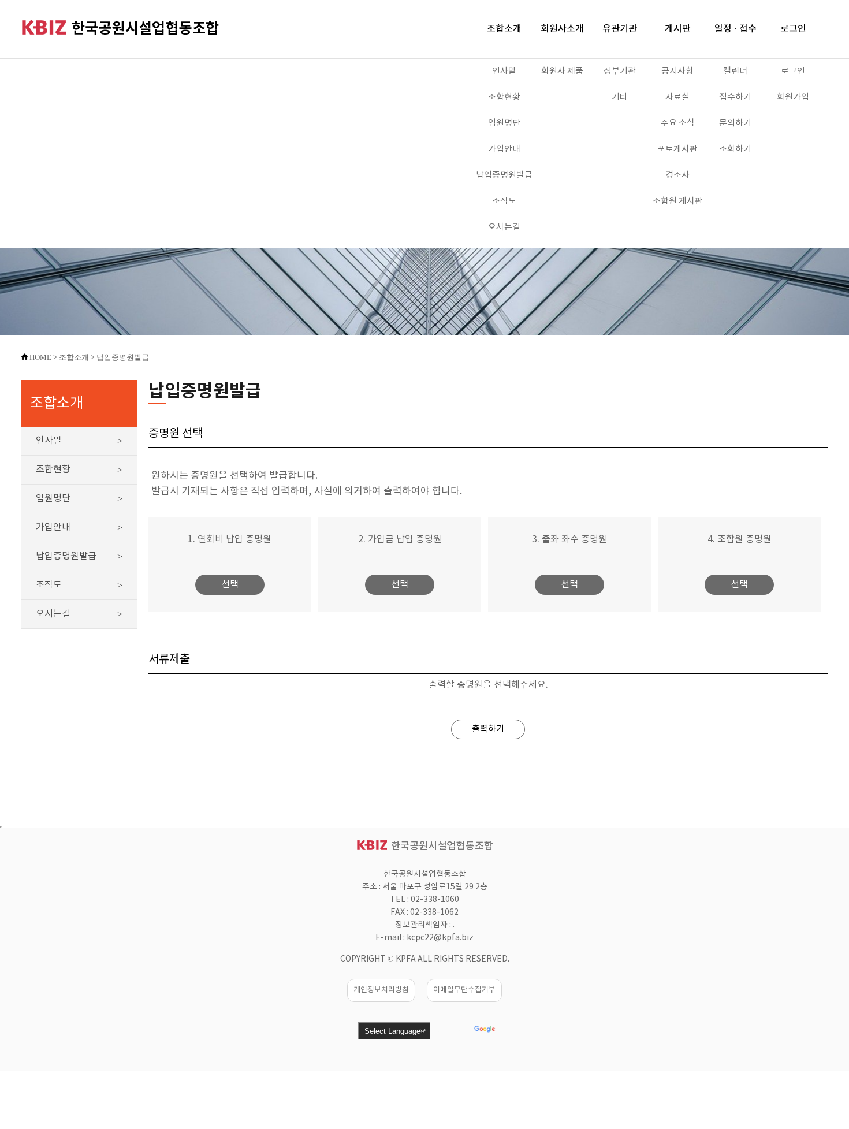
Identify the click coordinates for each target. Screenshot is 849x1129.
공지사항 (677, 71)
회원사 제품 (562, 71)
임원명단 (504, 123)
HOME (40, 357)
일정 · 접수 (735, 29)
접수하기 (735, 97)
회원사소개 (562, 29)
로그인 (793, 29)
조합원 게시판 (678, 201)
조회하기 (735, 149)
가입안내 (504, 149)
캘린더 (735, 71)
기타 (620, 97)
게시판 (678, 29)
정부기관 (620, 71)
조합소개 (504, 29)
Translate (511, 1031)
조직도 (504, 201)
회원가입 (793, 97)
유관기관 (619, 29)
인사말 (504, 71)
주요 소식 (678, 123)
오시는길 (504, 227)
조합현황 (504, 97)
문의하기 (735, 123)
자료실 (677, 97)
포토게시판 (677, 149)
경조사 (677, 175)
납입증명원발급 (504, 175)
